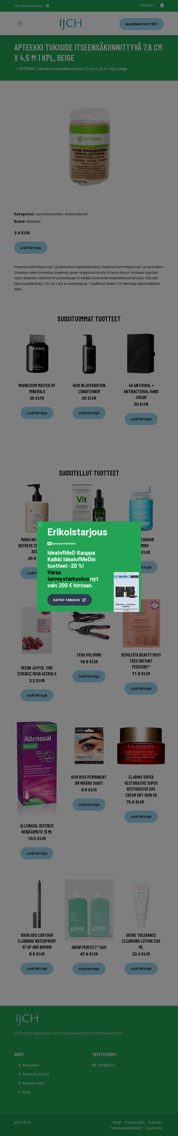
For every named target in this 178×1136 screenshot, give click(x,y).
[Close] (39, 524)
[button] (69, 600)
